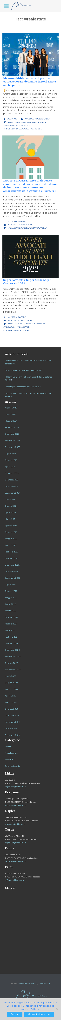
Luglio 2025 (10, 453)
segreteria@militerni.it (15, 786)
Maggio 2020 (11, 689)
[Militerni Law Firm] (21, 6)
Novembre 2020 (12, 656)
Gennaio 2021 (11, 643)
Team (40, 129)
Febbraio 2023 (12, 552)
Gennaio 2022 (11, 617)
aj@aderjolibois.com (14, 880)
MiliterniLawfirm (16, 221)
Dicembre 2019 (12, 715)
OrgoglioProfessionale (16, 129)
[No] (57, 1009)
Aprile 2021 (10, 630)
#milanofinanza (16, 324)
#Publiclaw (9, 327)
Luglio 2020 (10, 676)
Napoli (27, 125)
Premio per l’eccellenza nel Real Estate (23, 386)
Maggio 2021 (11, 624)
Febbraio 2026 (12, 427)
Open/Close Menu (6, 6)
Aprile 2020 (10, 696)
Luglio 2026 (10, 414)
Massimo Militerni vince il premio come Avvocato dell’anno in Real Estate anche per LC (29, 82)
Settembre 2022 (12, 578)
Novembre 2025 (12, 440)
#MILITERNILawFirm (35, 324)
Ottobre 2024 (11, 486)
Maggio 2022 (11, 597)
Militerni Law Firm (26, 983)
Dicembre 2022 (12, 565)
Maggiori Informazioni (39, 1014)
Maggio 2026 (11, 421)
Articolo (29, 119)
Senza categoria (12, 766)
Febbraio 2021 (11, 637)
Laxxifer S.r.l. (44, 983)
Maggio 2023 (11, 538)
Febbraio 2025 (11, 473)
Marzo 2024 (10, 519)
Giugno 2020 (11, 682)
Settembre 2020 (12, 669)
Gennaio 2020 (12, 709)
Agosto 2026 (11, 407)
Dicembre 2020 (12, 650)
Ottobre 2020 (11, 663)
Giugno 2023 (11, 532)
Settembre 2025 (12, 447)
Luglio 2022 (10, 584)
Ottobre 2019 (11, 728)
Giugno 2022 (11, 591)
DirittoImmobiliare (13, 125)
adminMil (12, 119)
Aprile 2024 (10, 512)
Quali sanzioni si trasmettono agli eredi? (23, 370)
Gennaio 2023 (11, 558)
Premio (33, 129)
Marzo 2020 (11, 702)
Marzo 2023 (10, 545)
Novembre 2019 (12, 722)
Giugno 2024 (11, 506)
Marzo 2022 (10, 610)
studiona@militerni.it (15, 824)
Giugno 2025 (11, 460)
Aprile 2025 (10, 466)
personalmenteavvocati (34, 228)
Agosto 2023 (11, 525)
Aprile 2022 (10, 604)
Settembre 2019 (12, 735)
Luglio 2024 (10, 499)
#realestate (13, 122)
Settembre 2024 (12, 493)
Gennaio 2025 (11, 479)
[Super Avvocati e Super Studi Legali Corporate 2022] (30, 256)
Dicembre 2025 (12, 434)
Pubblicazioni (42, 119)
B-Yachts (9, 759)
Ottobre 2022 (11, 571)
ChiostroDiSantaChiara (33, 122)
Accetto (15, 1014)
